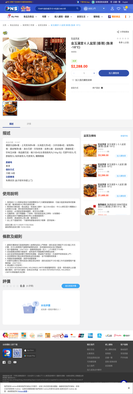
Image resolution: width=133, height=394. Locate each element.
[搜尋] (77, 8)
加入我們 (90, 366)
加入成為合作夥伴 (94, 370)
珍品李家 (75, 38)
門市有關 (124, 358)
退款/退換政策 (111, 362)
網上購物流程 (110, 349)
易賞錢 (108, 353)
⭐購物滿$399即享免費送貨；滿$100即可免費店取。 (23, 2)
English (125, 2)
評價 (29, 124)
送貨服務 (108, 366)
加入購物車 (114, 73)
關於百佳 (90, 349)
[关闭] (129, 388)
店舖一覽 (116, 2)
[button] (94, 8)
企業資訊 (90, 353)
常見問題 (124, 353)
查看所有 (124, 136)
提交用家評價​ (70, 286)
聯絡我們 (124, 349)
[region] (66, 388)
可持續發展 (91, 362)
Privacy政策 (22, 391)
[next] (129, 16)
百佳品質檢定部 (93, 358)
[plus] (94, 73)
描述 (11, 124)
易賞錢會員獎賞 (101, 2)
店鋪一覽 (108, 358)
